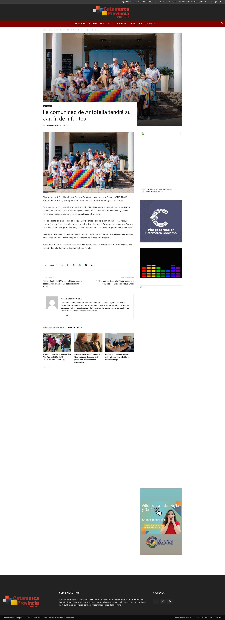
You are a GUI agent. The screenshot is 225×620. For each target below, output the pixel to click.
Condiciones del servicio (168, 2)
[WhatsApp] (61, 265)
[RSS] (220, 2)
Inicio (45, 30)
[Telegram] (79, 265)
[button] (222, 24)
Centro (93, 23)
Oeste (111, 23)
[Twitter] (73, 265)
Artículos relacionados (54, 327)
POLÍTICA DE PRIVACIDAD (187, 2)
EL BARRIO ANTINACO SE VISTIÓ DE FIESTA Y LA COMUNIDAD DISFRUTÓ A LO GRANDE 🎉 (57, 357)
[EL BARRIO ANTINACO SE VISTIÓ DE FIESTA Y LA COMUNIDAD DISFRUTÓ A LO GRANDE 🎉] (57, 342)
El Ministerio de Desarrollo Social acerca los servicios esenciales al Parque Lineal (115, 282)
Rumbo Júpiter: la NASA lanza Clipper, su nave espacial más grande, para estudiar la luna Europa (62, 284)
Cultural (122, 23)
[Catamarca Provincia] (112, 12)
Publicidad (202, 2)
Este (102, 23)
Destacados (80, 23)
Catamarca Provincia (53, 125)
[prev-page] (44, 367)
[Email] (85, 265)
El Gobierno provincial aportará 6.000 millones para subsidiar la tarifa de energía (117, 357)
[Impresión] (91, 265)
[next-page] (48, 367)
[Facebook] (212, 2)
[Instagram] (216, 2)
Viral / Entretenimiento (143, 23)
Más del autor (75, 327)
